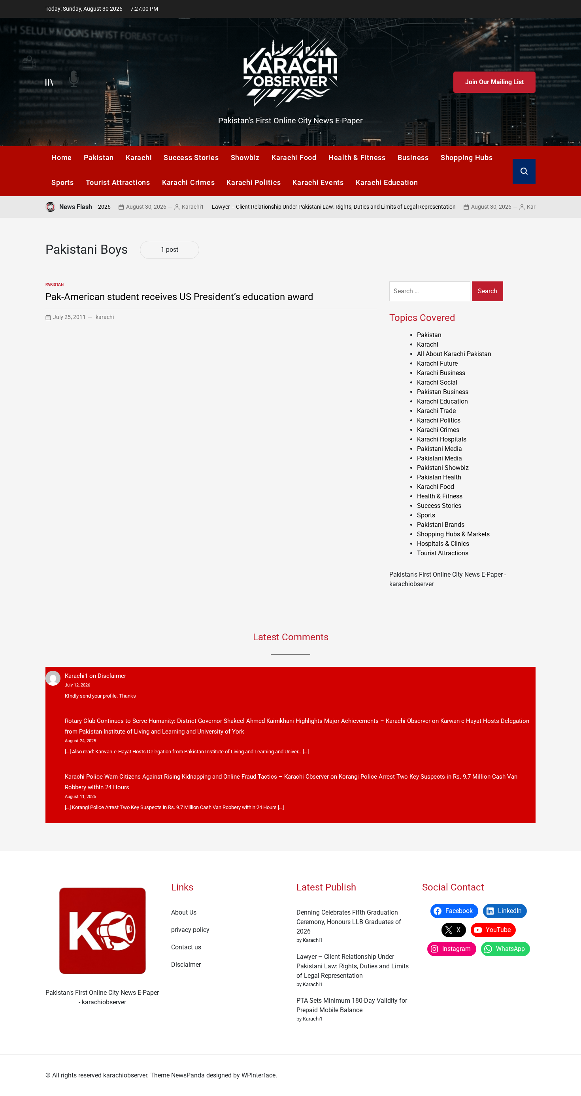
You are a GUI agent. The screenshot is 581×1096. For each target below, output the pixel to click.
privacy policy (190, 930)
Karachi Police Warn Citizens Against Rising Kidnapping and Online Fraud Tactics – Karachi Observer (197, 776)
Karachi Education (387, 182)
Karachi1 (159, 207)
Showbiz (245, 157)
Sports (62, 182)
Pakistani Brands (440, 524)
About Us (183, 912)
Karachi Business (441, 373)
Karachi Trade (436, 411)
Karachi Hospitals (441, 439)
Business (413, 157)
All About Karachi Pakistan (454, 354)
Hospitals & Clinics (443, 543)
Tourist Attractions (118, 182)
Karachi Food (294, 157)
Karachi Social (437, 382)
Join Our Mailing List (494, 82)
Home (61, 157)
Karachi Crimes (188, 182)
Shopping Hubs (467, 157)
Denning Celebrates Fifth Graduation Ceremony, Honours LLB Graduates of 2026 (348, 922)
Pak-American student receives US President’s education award (179, 296)
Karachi (139, 157)
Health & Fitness (357, 157)
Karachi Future (437, 363)
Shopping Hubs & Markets (453, 534)
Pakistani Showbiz (443, 468)
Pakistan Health (439, 477)
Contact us (186, 947)
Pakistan (99, 157)
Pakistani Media (439, 449)
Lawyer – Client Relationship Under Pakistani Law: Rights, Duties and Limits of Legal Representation (300, 207)
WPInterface (258, 1075)
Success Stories (191, 157)
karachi (105, 317)
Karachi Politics (253, 182)
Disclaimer (112, 675)
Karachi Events (318, 182)
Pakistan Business (442, 392)
